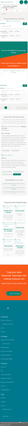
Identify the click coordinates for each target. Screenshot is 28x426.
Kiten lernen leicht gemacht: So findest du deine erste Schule (14, 192)
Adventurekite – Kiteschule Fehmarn (20, 247)
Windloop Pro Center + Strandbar (8, 230)
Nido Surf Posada (19, 210)
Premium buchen (6, 343)
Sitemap (3, 386)
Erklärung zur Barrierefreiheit (7, 382)
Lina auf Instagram (6, 150)
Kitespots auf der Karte (6, 320)
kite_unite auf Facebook (19, 171)
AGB (2, 370)
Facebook (3, 398)
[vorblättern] (24, 77)
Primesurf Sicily (20, 227)
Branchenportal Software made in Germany (9, 422)
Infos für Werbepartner (6, 355)
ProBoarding (3, 85)
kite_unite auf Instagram (7, 171)
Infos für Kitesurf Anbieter (6, 351)
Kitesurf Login (5, 416)
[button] (2, 107)
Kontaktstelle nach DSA (6, 378)
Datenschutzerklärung (6, 374)
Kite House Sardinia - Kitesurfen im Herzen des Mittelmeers (13, 188)
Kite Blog (3, 331)
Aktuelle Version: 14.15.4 (5, 424)
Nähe (17, 10)
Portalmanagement (5, 389)
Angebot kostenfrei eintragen (7, 339)
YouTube (3, 405)
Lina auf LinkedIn (15, 150)
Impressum (3, 367)
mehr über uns (17, 174)
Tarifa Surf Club (8, 246)
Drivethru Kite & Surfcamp (8, 211)
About (2, 328)
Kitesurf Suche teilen (21, 108)
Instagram (3, 401)
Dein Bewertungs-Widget (6, 359)
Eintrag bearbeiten (5, 347)
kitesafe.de (3, 23)
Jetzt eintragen (14, 293)
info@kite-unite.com (6, 409)
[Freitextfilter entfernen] (21, 2)
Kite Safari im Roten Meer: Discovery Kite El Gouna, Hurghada (13, 184)
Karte (10, 10)
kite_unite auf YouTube (7, 174)
